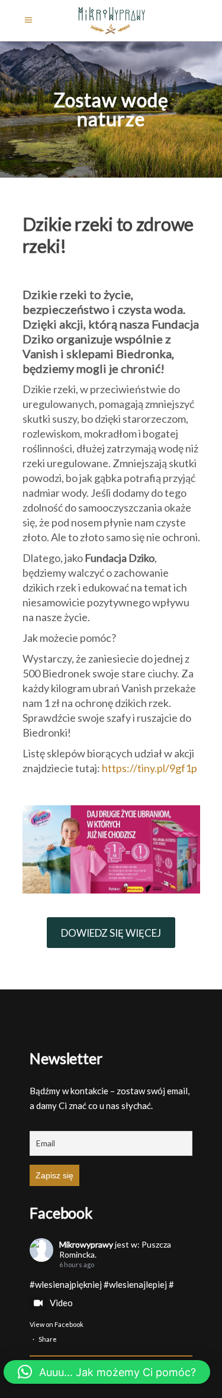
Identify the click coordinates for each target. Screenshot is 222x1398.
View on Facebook (56, 1324)
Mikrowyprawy (86, 1244)
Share (47, 1339)
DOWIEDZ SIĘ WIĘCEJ (111, 933)
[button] (107, 1372)
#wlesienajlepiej (135, 1284)
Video (61, 1302)
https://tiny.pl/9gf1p (149, 767)
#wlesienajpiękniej (66, 1284)
